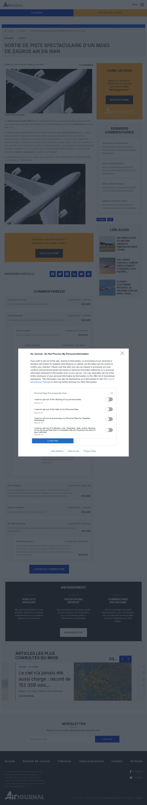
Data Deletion (57, 451)
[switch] (109, 399)
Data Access (73, 451)
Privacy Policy (90, 451)
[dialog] (73, 402)
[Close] (123, 354)
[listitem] (73, 393)
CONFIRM (53, 441)
